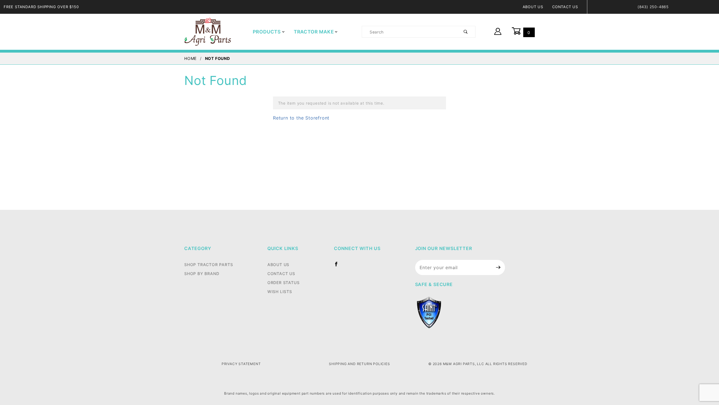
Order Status (283, 282)
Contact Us (565, 6)
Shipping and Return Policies (359, 364)
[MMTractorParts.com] (207, 31)
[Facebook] (338, 266)
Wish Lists (279, 291)
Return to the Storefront (301, 118)
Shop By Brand (201, 273)
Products (267, 32)
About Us (533, 6)
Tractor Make (314, 32)
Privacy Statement (241, 364)
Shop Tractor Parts (208, 264)
